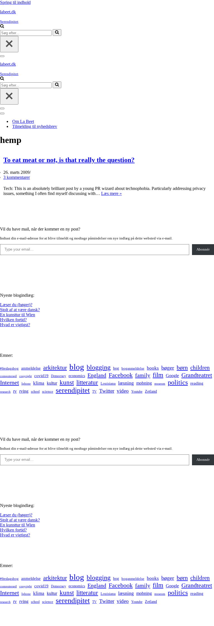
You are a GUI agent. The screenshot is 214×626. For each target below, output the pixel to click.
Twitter (106, 391)
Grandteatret (196, 375)
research (5, 391)
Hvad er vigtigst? (15, 324)
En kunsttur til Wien (17, 314)
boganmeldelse (132, 368)
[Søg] (2, 26)
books (153, 368)
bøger (167, 368)
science (47, 392)
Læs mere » (111, 193)
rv (15, 391)
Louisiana (108, 383)
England (96, 375)
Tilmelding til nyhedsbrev (34, 126)
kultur (52, 383)
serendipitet (73, 390)
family (142, 375)
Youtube (136, 392)
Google (172, 375)
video (123, 391)
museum (159, 383)
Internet (9, 382)
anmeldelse (31, 368)
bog (116, 368)
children (200, 368)
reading (196, 383)
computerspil (8, 376)
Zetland (151, 391)
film (158, 375)
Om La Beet (23, 121)
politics (178, 382)
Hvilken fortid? (13, 319)
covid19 (41, 375)
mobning (144, 383)
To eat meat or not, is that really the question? (69, 160)
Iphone (26, 383)
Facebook (121, 375)
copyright (25, 376)
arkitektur (55, 367)
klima (38, 383)
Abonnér (203, 249)
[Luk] (9, 44)
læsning (126, 383)
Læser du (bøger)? (16, 304)
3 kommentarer (16, 177)
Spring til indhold (15, 2)
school (35, 392)
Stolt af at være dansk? (20, 309)
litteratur (87, 382)
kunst (67, 382)
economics (77, 375)
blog (76, 366)
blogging (99, 367)
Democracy (58, 376)
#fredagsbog (9, 368)
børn (182, 367)
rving (23, 391)
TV (94, 392)
